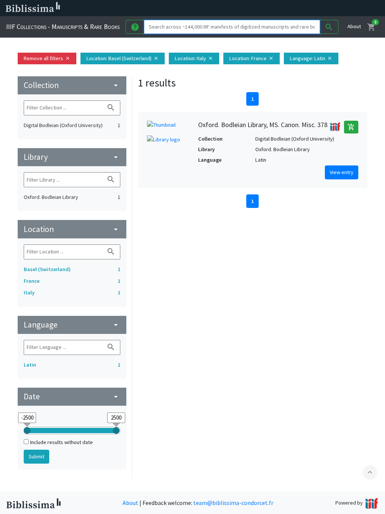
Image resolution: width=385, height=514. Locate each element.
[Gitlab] (353, 8)
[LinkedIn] (293, 8)
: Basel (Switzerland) (122, 58)
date (72, 396)
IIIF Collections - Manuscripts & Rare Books (63, 26)
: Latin (311, 58)
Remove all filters (47, 58)
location (72, 229)
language (72, 325)
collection (72, 85)
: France (251, 58)
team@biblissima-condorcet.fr (233, 502)
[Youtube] (329, 8)
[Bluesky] (305, 8)
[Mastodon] (317, 8)
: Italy (194, 58)
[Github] (341, 8)
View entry (341, 172)
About (354, 26)
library (72, 157)
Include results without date (61, 442)
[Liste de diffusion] (281, 8)
